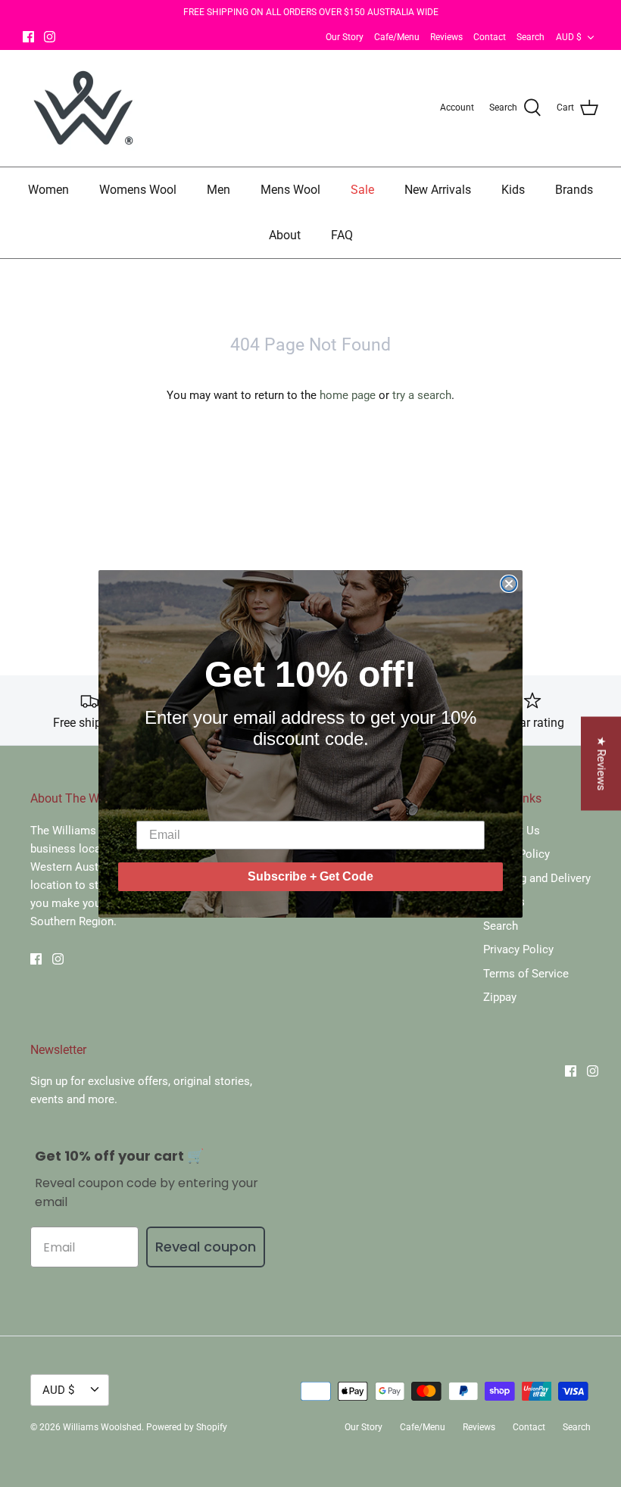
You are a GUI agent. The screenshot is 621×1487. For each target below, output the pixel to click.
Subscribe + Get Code (310, 876)
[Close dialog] (508, 583)
